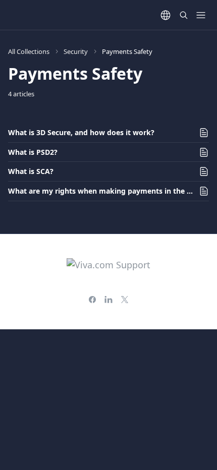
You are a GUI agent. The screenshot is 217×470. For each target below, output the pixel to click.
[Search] (184, 15)
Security (76, 51)
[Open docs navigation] (201, 15)
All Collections (28, 51)
